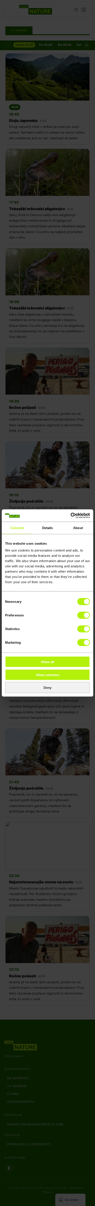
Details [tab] (47, 527)
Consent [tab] (17, 527)
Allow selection (47, 675)
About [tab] (78, 527)
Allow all (47, 662)
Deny (47, 687)
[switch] (83, 615)
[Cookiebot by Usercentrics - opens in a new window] (70, 515)
